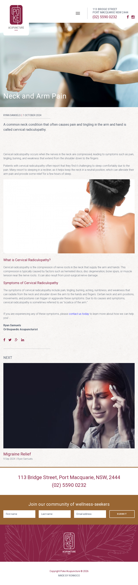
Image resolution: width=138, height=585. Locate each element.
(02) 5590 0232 (105, 17)
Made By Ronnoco (69, 575)
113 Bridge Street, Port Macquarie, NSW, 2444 (69, 477)
